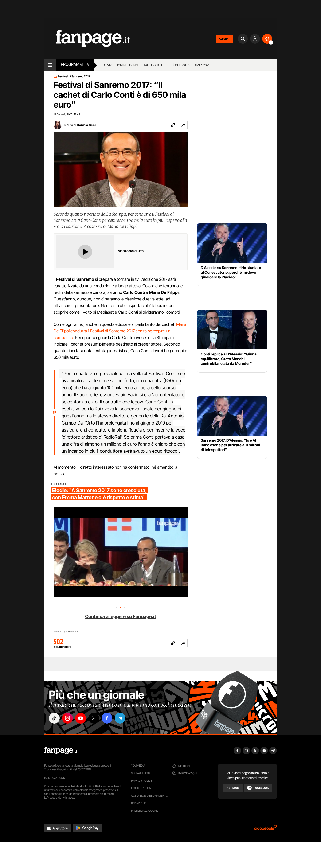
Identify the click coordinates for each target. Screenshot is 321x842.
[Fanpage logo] (87, 38)
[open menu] (50, 65)
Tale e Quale (153, 65)
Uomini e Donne (127, 65)
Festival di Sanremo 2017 (74, 76)
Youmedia (138, 765)
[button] (183, 125)
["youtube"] (80, 718)
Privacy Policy (141, 780)
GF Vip (107, 65)
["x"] (93, 718)
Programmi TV (75, 64)
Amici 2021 (202, 65)
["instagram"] (67, 718)
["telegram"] (120, 718)
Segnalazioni (141, 773)
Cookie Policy (141, 788)
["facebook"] (107, 718)
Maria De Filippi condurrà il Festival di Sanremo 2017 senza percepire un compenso (120, 331)
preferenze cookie (144, 810)
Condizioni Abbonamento (149, 795)
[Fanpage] (60, 750)
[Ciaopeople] (265, 829)
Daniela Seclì (86, 125)
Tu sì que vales (178, 65)
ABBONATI (224, 38)
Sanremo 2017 (73, 631)
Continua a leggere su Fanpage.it (120, 616)
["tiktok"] (54, 718)
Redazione (138, 803)
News (57, 631)
